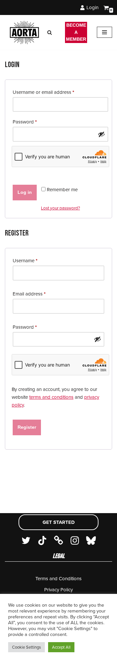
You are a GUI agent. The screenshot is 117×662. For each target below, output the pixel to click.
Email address (29, 293)
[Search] (49, 32)
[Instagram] (74, 540)
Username (25, 260)
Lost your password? (60, 208)
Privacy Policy (58, 589)
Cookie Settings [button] (26, 647)
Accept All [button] (61, 647)
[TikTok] (42, 540)
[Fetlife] (58, 540)
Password (25, 121)
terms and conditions (51, 397)
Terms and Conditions (58, 578)
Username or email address (43, 92)
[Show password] (101, 134)
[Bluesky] (91, 540)
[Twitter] (26, 540)
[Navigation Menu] (104, 32)
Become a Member (76, 32)
